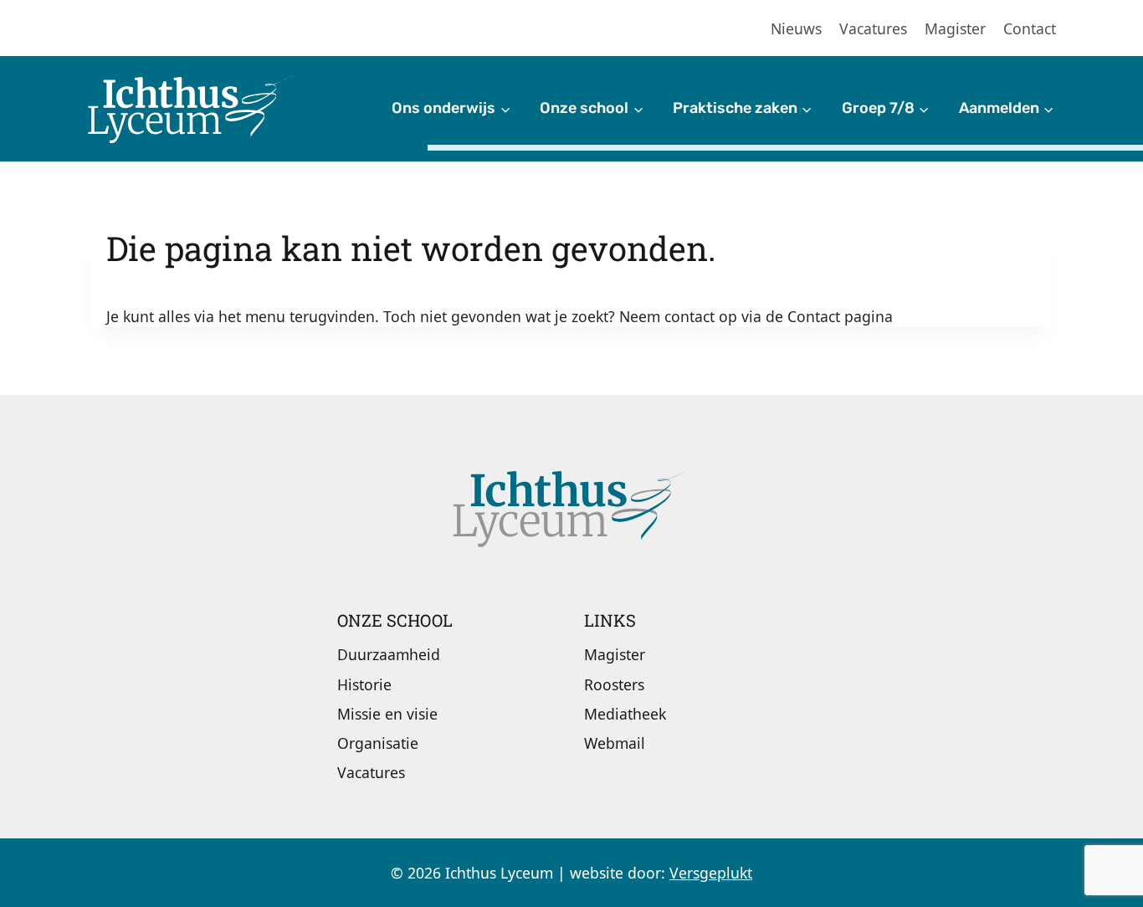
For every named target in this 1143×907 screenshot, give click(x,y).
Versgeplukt (710, 873)
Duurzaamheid (388, 654)
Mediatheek (625, 714)
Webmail (614, 743)
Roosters (614, 684)
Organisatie (377, 743)
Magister (955, 28)
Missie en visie (387, 714)
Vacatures (873, 28)
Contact (1029, 28)
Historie (364, 684)
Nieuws (796, 28)
